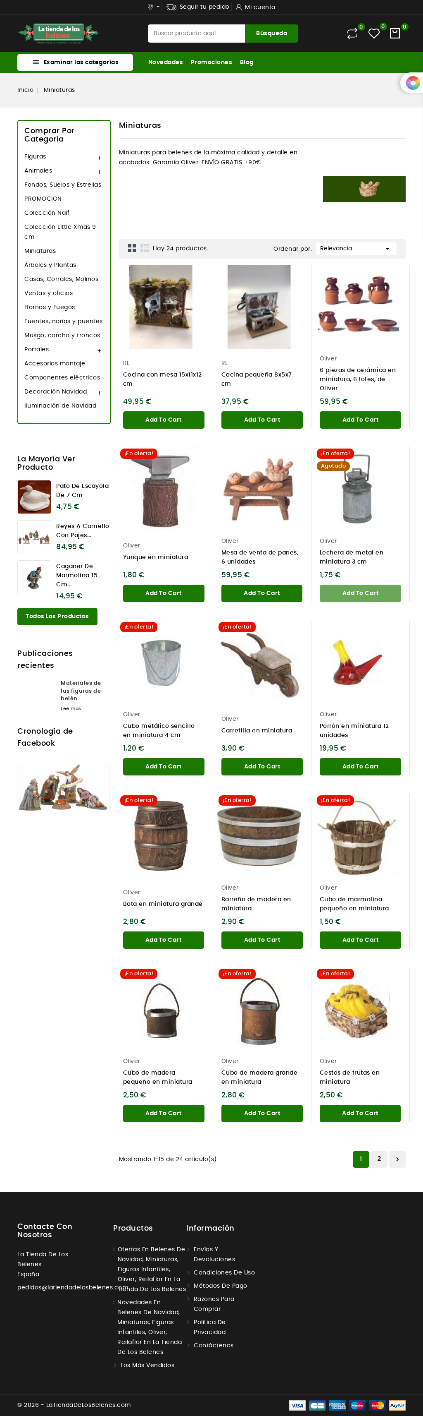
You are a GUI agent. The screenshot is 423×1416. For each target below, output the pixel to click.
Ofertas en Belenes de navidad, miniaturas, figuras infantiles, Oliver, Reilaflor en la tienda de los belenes (152, 1269)
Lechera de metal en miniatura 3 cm (352, 557)
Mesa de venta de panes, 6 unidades (260, 557)
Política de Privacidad (210, 1327)
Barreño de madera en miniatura (256, 904)
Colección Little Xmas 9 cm (60, 232)
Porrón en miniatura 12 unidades (354, 730)
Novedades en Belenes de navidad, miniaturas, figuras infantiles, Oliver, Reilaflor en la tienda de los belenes (149, 1327)
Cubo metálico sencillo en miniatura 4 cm (159, 730)
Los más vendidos (147, 1365)
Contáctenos (214, 1346)
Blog (247, 62)
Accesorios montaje (54, 364)
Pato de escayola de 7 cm (82, 490)
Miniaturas (40, 251)
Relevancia (356, 249)
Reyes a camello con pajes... (82, 530)
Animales (38, 171)
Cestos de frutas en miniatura (350, 1077)
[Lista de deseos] (374, 33)
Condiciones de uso (224, 1273)
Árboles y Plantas (50, 265)
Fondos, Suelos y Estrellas (62, 185)
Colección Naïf (46, 213)
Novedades (165, 62)
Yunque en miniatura (155, 557)
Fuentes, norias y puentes (63, 321)
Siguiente (397, 1159)
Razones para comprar (214, 1304)
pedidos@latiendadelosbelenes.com (72, 1288)
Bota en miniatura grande (163, 904)
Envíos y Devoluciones (214, 1254)
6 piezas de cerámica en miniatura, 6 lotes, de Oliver (358, 379)
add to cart (163, 420)
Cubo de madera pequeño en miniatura (157, 1077)
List (144, 248)
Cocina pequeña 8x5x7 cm (256, 379)
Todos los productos (57, 616)
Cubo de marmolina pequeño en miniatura (354, 904)
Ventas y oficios (48, 293)
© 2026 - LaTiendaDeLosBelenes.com (74, 1405)
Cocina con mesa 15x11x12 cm (162, 379)
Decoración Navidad (55, 392)
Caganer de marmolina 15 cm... (76, 576)
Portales (36, 350)
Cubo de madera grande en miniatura (259, 1077)
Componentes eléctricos (62, 378)
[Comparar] (352, 33)
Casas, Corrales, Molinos (61, 279)
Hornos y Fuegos (49, 307)
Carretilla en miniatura (256, 731)
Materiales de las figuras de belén (81, 691)
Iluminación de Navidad (60, 406)
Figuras (35, 157)
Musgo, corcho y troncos (62, 335)
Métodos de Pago (220, 1286)
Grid (132, 248)
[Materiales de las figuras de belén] (36, 693)
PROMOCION (43, 199)
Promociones (212, 62)
